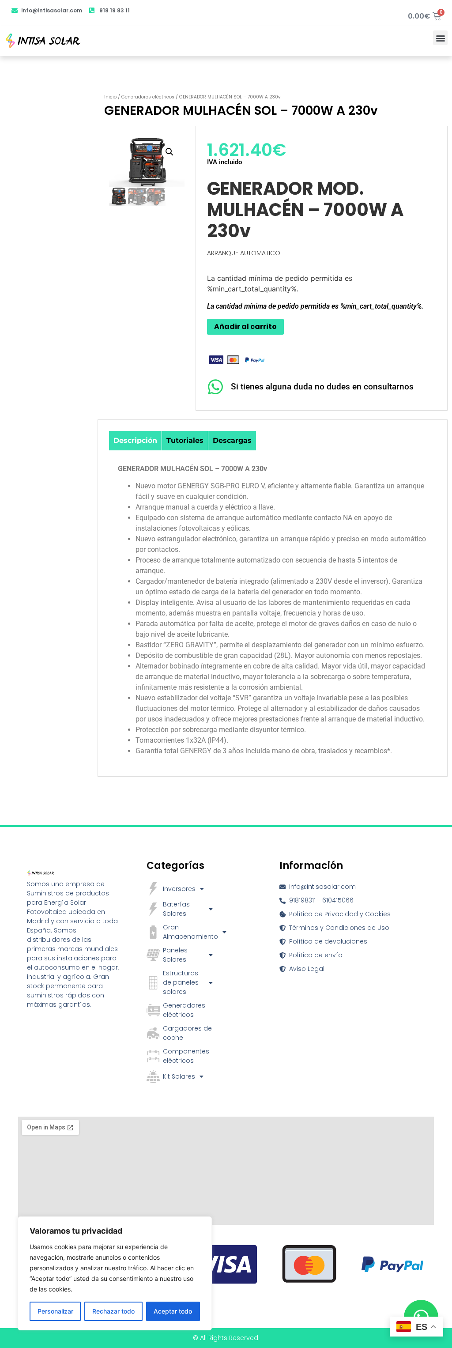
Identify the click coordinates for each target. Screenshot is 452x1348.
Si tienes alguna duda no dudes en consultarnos (322, 386)
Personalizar (55, 1311)
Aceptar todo (173, 1311)
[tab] (135, 440)
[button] (440, 37)
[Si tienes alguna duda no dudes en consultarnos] (215, 387)
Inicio (110, 97)
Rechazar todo (113, 1311)
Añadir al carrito (245, 326)
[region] (115, 1273)
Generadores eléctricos (147, 97)
